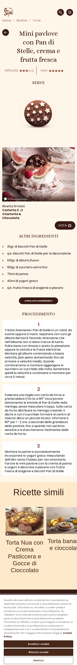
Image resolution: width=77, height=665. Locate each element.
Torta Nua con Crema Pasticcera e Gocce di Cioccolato (24, 556)
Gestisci (38, 660)
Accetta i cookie (38, 644)
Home (6, 21)
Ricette (21, 21)
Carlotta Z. (11, 210)
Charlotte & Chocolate (11, 216)
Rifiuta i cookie (38, 652)
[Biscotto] (38, 112)
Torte (37, 21)
